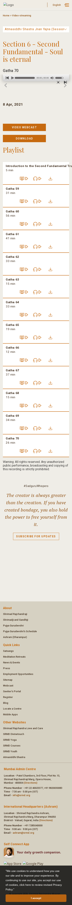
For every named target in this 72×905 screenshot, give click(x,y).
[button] (15, 889)
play (12, 77)
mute (52, 78)
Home (6, 15)
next (64, 82)
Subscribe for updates (36, 536)
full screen (57, 82)
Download (24, 138)
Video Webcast (24, 127)
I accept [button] (36, 898)
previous (6, 77)
